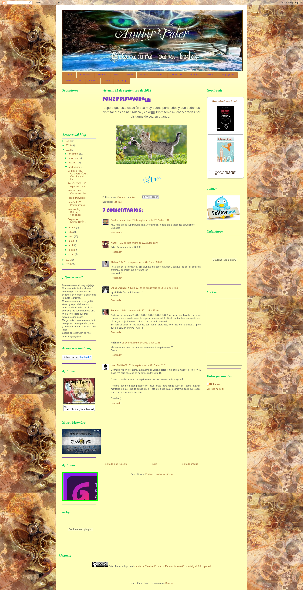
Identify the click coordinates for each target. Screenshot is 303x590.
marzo (72, 249)
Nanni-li (115, 242)
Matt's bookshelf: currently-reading (225, 101)
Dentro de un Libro (121, 220)
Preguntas (194, 74)
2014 (68, 141)
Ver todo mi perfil (215, 389)
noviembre (74, 158)
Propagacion (228, 74)
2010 (68, 264)
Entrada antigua (190, 464)
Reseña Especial (74, 80)
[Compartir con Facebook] (153, 197)
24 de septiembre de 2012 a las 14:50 (159, 288)
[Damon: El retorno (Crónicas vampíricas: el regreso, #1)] (225, 130)
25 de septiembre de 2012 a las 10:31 (141, 342)
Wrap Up (121, 80)
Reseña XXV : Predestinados (76, 203)
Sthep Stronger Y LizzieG (125, 288)
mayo (72, 241)
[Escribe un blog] (147, 197)
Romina (115, 310)
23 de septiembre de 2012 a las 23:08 (143, 262)
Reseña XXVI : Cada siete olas (77, 192)
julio (71, 232)
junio (71, 236)
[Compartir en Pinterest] (157, 197)
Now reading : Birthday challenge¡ (75, 212)
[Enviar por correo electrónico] (143, 197)
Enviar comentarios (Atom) (159, 474)
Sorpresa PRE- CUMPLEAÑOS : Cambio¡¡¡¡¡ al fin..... (78, 175)
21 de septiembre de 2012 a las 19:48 (139, 242)
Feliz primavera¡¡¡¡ (77, 197)
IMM (116, 74)
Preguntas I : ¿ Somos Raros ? (77, 220)
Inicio (154, 464)
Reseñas (93, 80)
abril (71, 245)
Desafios (102, 74)
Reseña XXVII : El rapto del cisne (77, 185)
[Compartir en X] (150, 197)
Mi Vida (144, 74)
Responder (116, 232)
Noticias (160, 74)
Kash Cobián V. (119, 365)
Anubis (69, 74)
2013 (68, 145)
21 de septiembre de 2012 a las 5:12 (150, 220)
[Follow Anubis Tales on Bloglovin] (77, 359)
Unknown (215, 384)
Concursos (85, 74)
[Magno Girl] (225, 161)
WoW (107, 80)
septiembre (74, 167)
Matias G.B (117, 262)
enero (72, 254)
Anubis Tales (98, 21)
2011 (68, 259)
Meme (130, 74)
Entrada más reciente (116, 464)
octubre (73, 162)
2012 (68, 150)
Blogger (169, 583)
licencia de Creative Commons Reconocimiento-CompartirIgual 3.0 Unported (172, 566)
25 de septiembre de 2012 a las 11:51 (148, 365)
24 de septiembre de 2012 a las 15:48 (139, 310)
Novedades (176, 74)
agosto (72, 227)
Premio (210, 74)
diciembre (74, 153)
